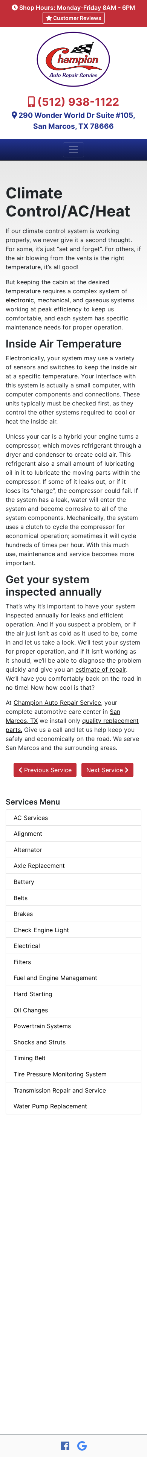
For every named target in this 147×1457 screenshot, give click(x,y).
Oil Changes (31, 1010)
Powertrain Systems (42, 1026)
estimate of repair (100, 669)
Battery (24, 881)
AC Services (31, 817)
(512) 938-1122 (78, 101)
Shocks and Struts (40, 1042)
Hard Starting (33, 994)
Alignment (28, 833)
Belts (21, 898)
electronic (20, 300)
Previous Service (47, 770)
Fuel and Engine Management (55, 977)
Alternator (28, 849)
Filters (22, 962)
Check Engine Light (41, 930)
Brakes (23, 913)
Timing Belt (30, 1058)
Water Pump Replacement (50, 1106)
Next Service (105, 770)
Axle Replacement (39, 865)
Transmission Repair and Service (60, 1090)
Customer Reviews (76, 18)
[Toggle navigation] (73, 149)
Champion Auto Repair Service (57, 702)
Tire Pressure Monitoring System (60, 1074)
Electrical (27, 945)
